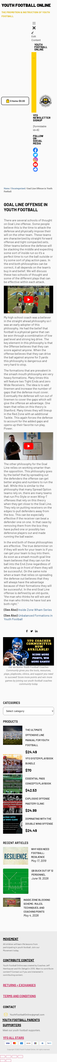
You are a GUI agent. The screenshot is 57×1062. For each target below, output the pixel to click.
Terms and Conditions (19, 996)
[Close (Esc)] (20, 1056)
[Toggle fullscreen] (8, 1056)
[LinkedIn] (36, 631)
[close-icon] (34, 29)
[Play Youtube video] (28, 299)
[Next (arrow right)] (8, 1060)
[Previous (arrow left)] (2, 1060)
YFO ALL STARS (13, 1037)
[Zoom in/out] (2, 1056)
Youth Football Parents (21, 1020)
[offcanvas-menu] (34, 23)
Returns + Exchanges (19, 985)
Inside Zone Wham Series (35, 609)
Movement (10, 939)
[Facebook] (27, 631)
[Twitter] (31, 631)
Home (6, 188)
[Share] (14, 1056)
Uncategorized (18, 188)
